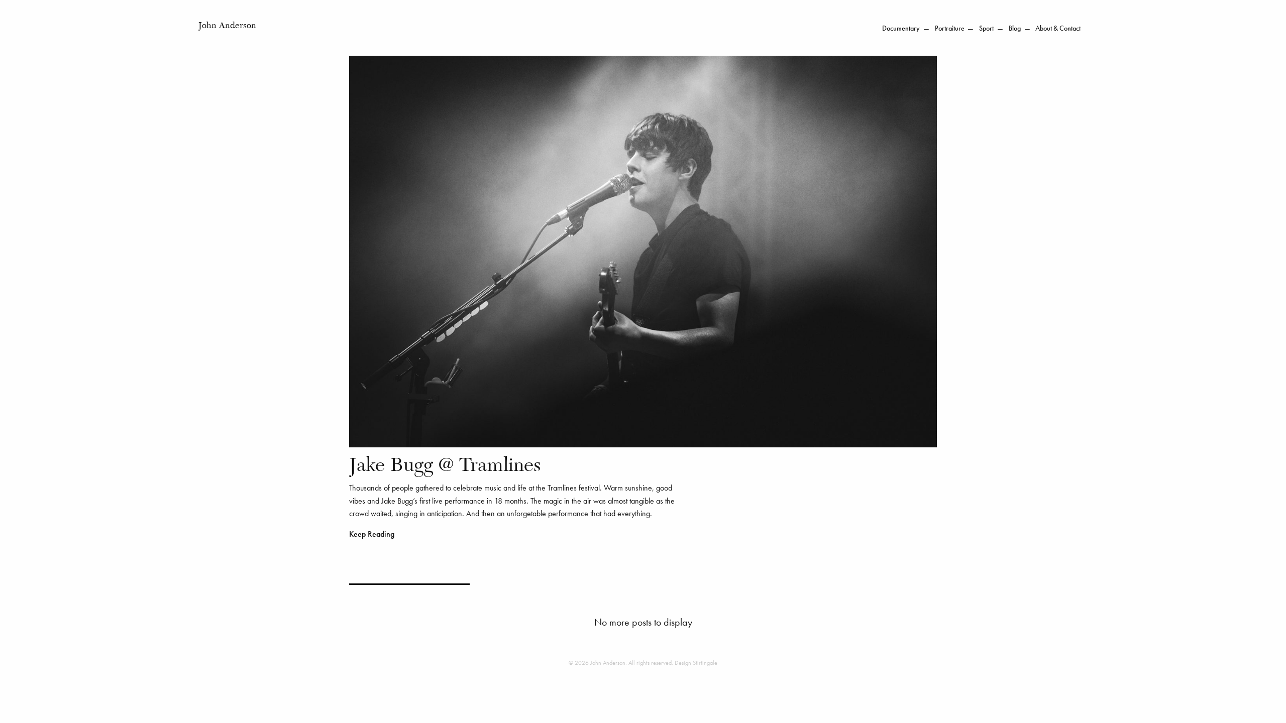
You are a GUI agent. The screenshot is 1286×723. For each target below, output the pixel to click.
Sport (986, 28)
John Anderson (227, 26)
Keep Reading (371, 534)
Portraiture (949, 28)
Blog (1015, 28)
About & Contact (1058, 28)
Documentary (901, 28)
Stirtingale (705, 663)
